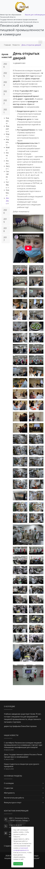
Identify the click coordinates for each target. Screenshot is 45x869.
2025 (5, 74)
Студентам (8, 788)
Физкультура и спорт (12, 802)
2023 (5, 93)
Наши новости (11, 735)
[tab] (6, 65)
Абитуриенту (9, 793)
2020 (5, 211)
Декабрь (7, 201)
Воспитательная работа (14, 798)
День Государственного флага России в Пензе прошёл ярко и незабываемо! (23, 755)
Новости (16, 45)
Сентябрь (7, 174)
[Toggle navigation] (40, 42)
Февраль (7, 129)
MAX (10, 837)
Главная (7, 45)
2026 (5, 65)
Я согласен (18, 864)
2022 (5, 102)
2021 (5, 111)
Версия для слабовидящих (35, 15)
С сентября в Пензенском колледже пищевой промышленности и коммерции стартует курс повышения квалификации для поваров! (23, 745)
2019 (5, 220)
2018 (5, 229)
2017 (5, 239)
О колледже (9, 783)
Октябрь (7, 185)
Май (7, 147)
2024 (5, 83)
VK (10, 834)
